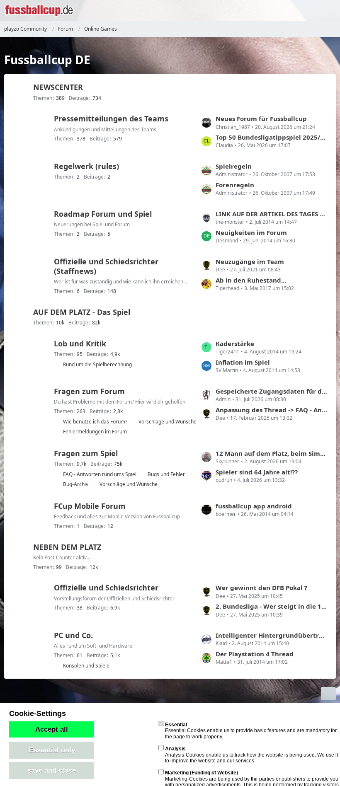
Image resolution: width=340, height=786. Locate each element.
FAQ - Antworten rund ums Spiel (99, 474)
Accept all (51, 729)
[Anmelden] (308, 10)
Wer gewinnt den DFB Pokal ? (261, 587)
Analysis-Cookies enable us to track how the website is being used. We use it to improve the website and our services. (251, 755)
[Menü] (329, 10)
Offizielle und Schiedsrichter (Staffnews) (106, 266)
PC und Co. (73, 635)
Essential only (52, 750)
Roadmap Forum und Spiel (103, 214)
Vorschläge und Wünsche (167, 421)
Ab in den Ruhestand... (251, 280)
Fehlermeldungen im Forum (95, 431)
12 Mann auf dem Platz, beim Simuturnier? (272, 453)
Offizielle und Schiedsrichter (106, 588)
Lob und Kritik (80, 343)
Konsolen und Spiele (86, 665)
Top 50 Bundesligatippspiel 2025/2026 (272, 137)
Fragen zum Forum (89, 391)
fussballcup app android (254, 506)
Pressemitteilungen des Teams (111, 118)
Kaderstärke (235, 343)
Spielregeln (234, 166)
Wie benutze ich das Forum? (95, 421)
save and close (51, 770)
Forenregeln (235, 185)
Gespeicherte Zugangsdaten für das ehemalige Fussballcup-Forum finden (272, 391)
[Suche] (287, 10)
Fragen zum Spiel (86, 453)
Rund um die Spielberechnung (97, 364)
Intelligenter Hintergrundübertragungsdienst (272, 635)
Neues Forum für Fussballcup (261, 118)
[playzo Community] (38, 10)
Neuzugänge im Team (250, 261)
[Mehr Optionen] (328, 693)
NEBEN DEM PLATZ (67, 547)
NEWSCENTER (58, 87)
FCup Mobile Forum (90, 506)
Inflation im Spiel (243, 362)
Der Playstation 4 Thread (255, 654)
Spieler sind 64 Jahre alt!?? (257, 472)
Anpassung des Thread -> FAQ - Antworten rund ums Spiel (272, 410)
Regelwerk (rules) (86, 166)
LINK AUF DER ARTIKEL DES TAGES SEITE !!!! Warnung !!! (272, 214)
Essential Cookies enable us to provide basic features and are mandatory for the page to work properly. (251, 731)
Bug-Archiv (75, 484)
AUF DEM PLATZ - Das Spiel (81, 312)
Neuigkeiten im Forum (251, 232)
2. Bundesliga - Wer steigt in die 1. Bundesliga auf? (272, 606)
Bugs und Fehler (166, 474)
